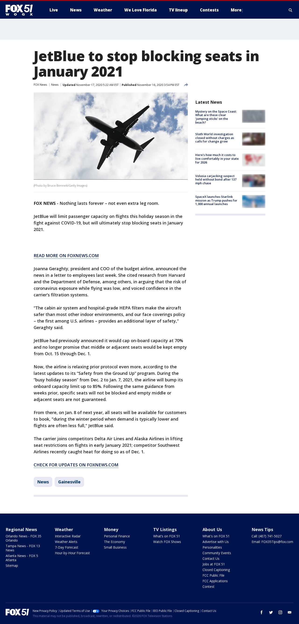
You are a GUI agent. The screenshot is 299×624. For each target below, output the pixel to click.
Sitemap (12, 565)
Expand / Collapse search (290, 10)
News (54, 85)
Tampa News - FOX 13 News (23, 548)
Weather (64, 529)
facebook (261, 612)
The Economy (114, 541)
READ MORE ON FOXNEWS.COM (66, 255)
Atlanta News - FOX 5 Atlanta (22, 557)
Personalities (212, 547)
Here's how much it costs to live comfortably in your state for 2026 (217, 158)
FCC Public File (213, 575)
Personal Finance (117, 536)
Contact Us (211, 558)
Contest (208, 586)
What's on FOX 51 (216, 536)
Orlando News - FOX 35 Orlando (23, 538)
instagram (280, 612)
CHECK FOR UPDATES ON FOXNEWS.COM (76, 465)
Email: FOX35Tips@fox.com (272, 541)
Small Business (115, 547)
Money (111, 529)
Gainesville (69, 482)
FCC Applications (215, 581)
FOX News (40, 85)
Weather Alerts (66, 541)
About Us (212, 529)
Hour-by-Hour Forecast (72, 553)
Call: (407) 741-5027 (266, 536)
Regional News (21, 529)
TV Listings (165, 529)
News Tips (262, 529)
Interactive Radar (68, 536)
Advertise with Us (216, 541)
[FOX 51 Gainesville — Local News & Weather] (21, 10)
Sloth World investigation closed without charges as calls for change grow (214, 137)
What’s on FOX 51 (166, 536)
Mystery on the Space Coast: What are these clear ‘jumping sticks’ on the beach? (216, 116)
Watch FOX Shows (167, 541)
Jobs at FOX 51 (214, 564)
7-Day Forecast (66, 547)
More (236, 10)
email (289, 612)
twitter (271, 612)
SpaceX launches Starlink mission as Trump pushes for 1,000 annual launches (216, 200)
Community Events (217, 553)
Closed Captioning (216, 569)
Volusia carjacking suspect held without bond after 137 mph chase (215, 179)
